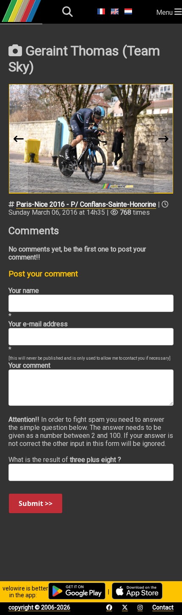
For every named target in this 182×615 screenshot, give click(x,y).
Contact (163, 607)
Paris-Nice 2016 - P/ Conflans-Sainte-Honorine (86, 204)
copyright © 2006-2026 (39, 607)
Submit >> (35, 503)
